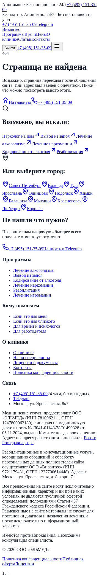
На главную (20, 102)
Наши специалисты (31, 357)
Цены (41, 34)
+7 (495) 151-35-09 (19, 24)
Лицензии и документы (35, 362)
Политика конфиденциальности (43, 372)
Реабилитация (26, 290)
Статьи (24, 39)
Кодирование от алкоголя (37, 280)
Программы (13, 34)
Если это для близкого (34, 321)
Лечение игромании (32, 295)
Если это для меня (30, 316)
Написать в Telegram (62, 248)
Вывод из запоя (27, 275)
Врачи (30, 34)
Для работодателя (29, 331)
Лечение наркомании (33, 285)
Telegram (45, 24)
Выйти (9, 48)
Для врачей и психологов (37, 326)
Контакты (40, 39)
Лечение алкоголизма (33, 270)
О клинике (23, 352)
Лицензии (24, 563)
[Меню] (56, 46)
